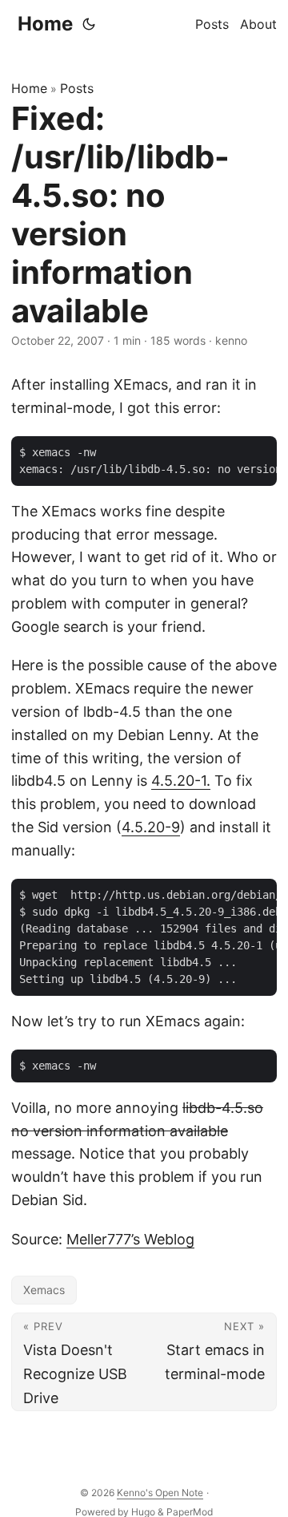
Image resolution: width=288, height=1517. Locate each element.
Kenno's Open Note (160, 1493)
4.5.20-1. (180, 780)
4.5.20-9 (151, 827)
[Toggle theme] (88, 24)
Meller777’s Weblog (130, 1239)
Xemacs (44, 1290)
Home (45, 23)
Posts (77, 88)
